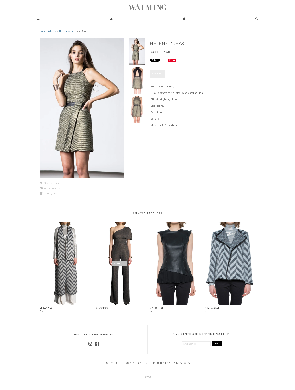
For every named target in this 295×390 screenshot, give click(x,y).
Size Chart (143, 363)
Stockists (128, 363)
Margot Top (156, 308)
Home (42, 31)
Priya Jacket (212, 308)
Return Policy (161, 363)
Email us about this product (53, 188)
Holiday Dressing (66, 31)
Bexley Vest (46, 308)
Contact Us (111, 363)
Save (173, 60)
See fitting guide (48, 193)
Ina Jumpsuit (102, 308)
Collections (52, 31)
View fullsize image (49, 183)
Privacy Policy (181, 363)
